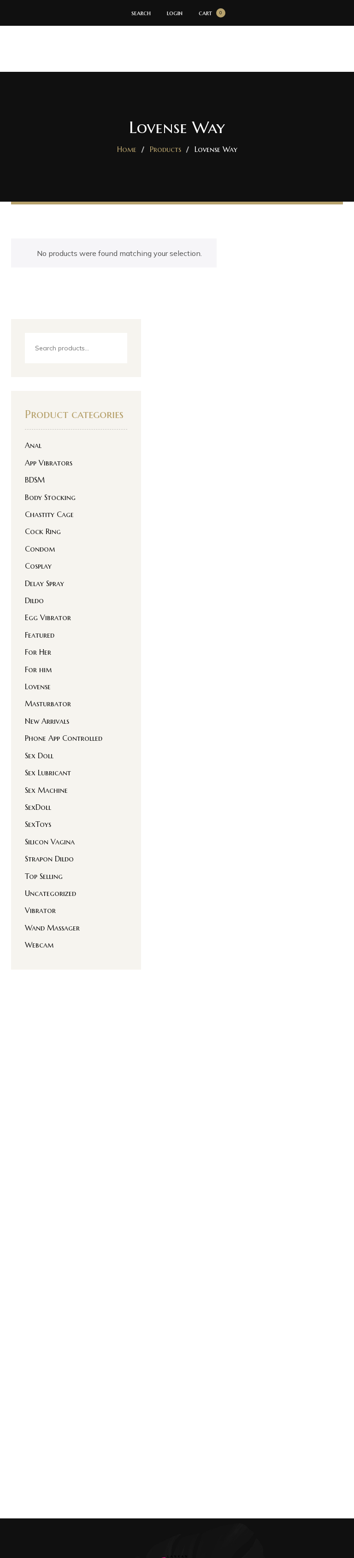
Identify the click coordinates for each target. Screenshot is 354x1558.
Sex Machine (46, 790)
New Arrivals (47, 721)
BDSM (35, 479)
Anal (33, 445)
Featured (39, 634)
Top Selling (44, 876)
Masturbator (48, 703)
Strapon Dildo (49, 858)
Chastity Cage (49, 514)
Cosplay (38, 565)
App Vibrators (48, 462)
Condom (40, 548)
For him (38, 669)
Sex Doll (39, 755)
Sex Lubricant (48, 772)
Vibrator (40, 910)
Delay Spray (44, 583)
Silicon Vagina (50, 841)
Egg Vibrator (48, 617)
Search (112, 349)
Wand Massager (52, 927)
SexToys (38, 824)
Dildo (34, 600)
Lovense (38, 686)
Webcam (39, 944)
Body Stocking (50, 497)
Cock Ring (43, 531)
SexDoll (38, 807)
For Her (38, 652)
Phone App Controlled (63, 738)
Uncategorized (50, 893)
